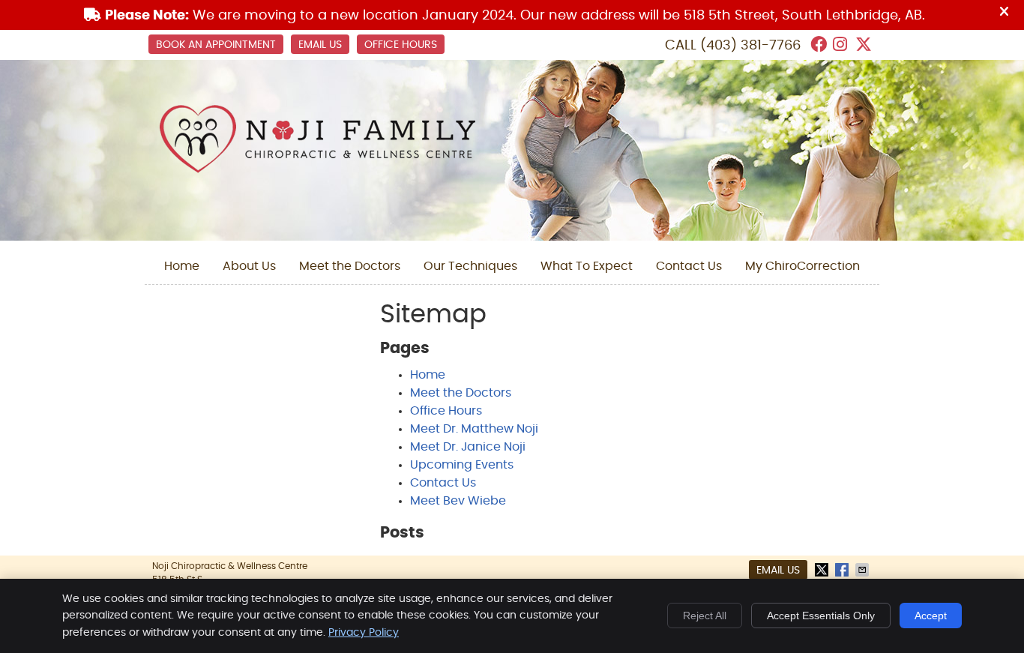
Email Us (320, 45)
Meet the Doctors (349, 266)
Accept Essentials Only (821, 616)
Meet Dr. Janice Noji (467, 447)
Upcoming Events (461, 465)
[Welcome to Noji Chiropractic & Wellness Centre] (317, 169)
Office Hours (400, 45)
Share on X (823, 570)
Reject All (704, 616)
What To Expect (586, 266)
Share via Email (863, 570)
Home (181, 266)
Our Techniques (470, 266)
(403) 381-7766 (750, 45)
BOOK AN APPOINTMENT (216, 45)
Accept (931, 616)
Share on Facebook (843, 570)
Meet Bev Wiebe (458, 501)
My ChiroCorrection (802, 266)
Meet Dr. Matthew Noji (474, 429)
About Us (249, 266)
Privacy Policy (363, 633)
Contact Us (689, 266)
